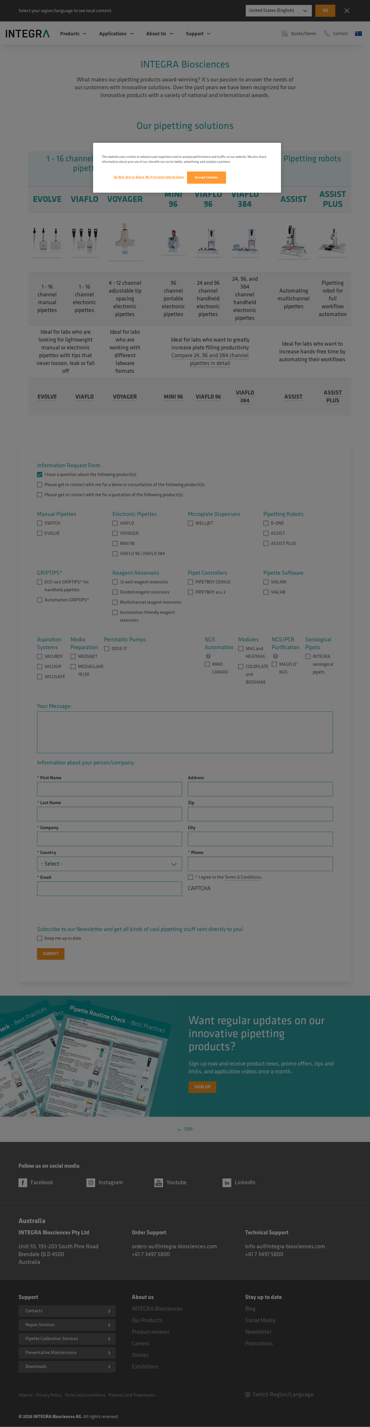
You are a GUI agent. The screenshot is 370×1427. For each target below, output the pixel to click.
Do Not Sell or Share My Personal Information (149, 177)
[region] (187, 168)
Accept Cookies (206, 177)
